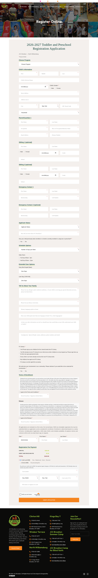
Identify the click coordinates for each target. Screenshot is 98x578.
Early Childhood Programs (54, 6)
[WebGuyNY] (12, 575)
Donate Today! (15, 548)
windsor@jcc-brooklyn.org (38, 539)
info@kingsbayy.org (57, 523)
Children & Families (69, 6)
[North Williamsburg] (3, 5)
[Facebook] (84, 574)
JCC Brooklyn (23, 6)
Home (43, 25)
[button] (61, 1)
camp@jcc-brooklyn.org (58, 541)
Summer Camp (79, 6)
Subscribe (75, 539)
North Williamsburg (33, 6)
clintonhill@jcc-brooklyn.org (38, 523)
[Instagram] (87, 574)
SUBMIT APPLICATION (49, 500)
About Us (42, 6)
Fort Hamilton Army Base (59, 544)
